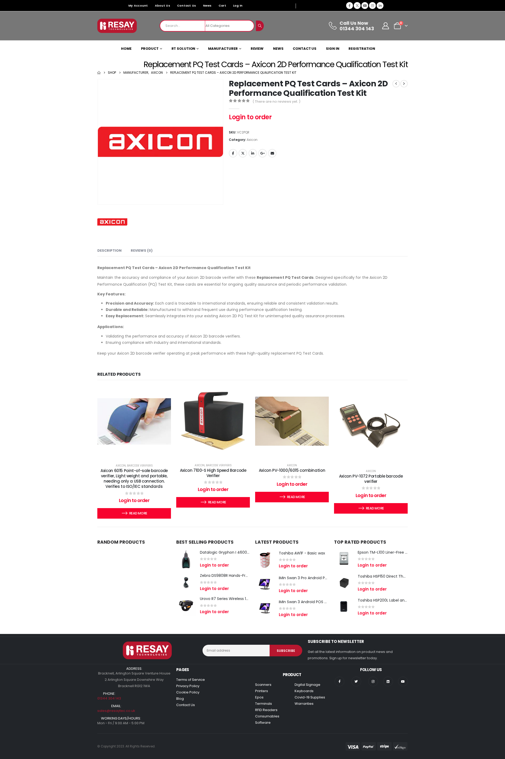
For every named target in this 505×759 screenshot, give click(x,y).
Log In (238, 5)
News (207, 5)
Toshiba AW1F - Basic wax (302, 553)
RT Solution (183, 48)
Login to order (250, 117)
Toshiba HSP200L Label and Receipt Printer (396, 600)
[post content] (134, 421)
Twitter (243, 153)
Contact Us (186, 5)
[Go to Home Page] (98, 73)
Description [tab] (109, 250)
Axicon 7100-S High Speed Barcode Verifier (213, 473)
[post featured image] (186, 559)
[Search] (260, 26)
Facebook (233, 153)
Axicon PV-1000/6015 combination (292, 470)
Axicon (252, 139)
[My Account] (386, 25)
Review (257, 48)
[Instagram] (372, 5)
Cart (222, 5)
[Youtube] (364, 5)
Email (272, 153)
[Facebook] (349, 5)
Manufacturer (223, 48)
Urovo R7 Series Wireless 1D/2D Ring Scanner (240, 598)
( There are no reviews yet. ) (276, 101)
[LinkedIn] (380, 5)
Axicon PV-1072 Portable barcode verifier (371, 478)
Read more (138, 513)
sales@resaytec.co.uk (116, 710)
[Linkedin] (388, 681)
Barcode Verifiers (140, 466)
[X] (357, 5)
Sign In (332, 48)
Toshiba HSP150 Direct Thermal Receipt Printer (400, 576)
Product (150, 48)
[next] (404, 83)
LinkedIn (253, 153)
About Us (162, 5)
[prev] (396, 83)
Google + (262, 153)
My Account (138, 5)
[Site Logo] (117, 26)
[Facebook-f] (339, 681)
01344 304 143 (109, 698)
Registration (362, 48)
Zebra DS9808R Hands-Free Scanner (233, 575)
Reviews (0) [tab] (142, 250)
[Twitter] (356, 681)
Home (126, 48)
